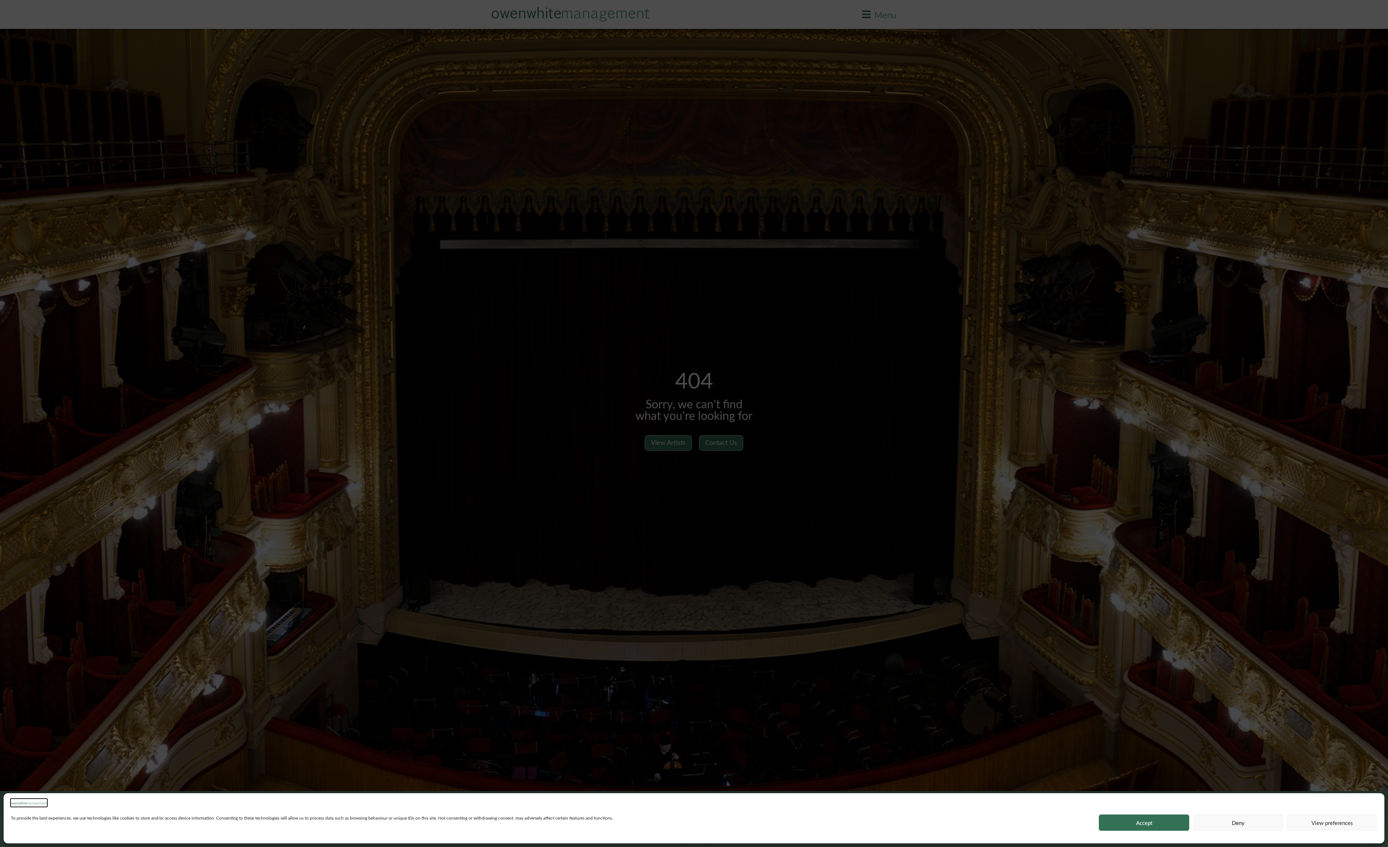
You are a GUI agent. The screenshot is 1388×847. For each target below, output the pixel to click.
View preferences (1332, 822)
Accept (1144, 822)
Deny (1238, 822)
